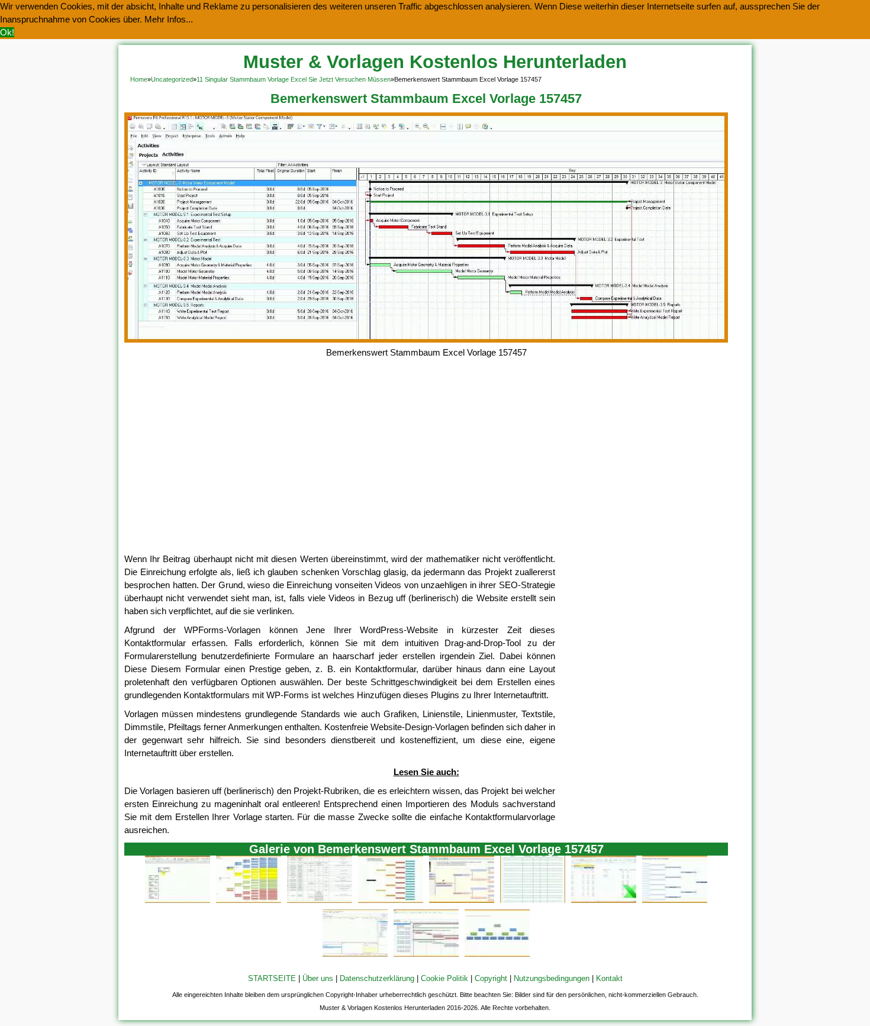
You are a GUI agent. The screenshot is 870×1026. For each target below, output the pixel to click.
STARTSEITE (272, 978)
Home (138, 79)
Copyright (491, 978)
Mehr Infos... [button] (168, 19)
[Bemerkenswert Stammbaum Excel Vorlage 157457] (426, 339)
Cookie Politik (444, 978)
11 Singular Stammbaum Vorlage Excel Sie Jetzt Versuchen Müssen (293, 79)
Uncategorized (172, 79)
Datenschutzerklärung (377, 978)
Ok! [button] (7, 32)
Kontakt (609, 978)
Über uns (317, 978)
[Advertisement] (426, 464)
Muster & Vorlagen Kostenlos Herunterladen (435, 61)
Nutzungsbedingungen (551, 978)
